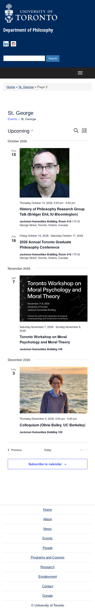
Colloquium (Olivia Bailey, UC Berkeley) (52, 424)
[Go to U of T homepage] (31, 13)
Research (47, 567)
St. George (26, 87)
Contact (47, 586)
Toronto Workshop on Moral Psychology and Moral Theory (45, 339)
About (47, 519)
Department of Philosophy (28, 30)
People (48, 548)
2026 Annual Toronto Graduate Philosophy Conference (45, 244)
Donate (47, 595)
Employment (47, 576)
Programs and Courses (48, 557)
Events (12, 119)
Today (47, 450)
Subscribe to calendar (45, 464)
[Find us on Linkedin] (6, 43)
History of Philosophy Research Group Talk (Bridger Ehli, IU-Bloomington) (52, 211)
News (47, 529)
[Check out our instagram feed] (13, 43)
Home (11, 87)
